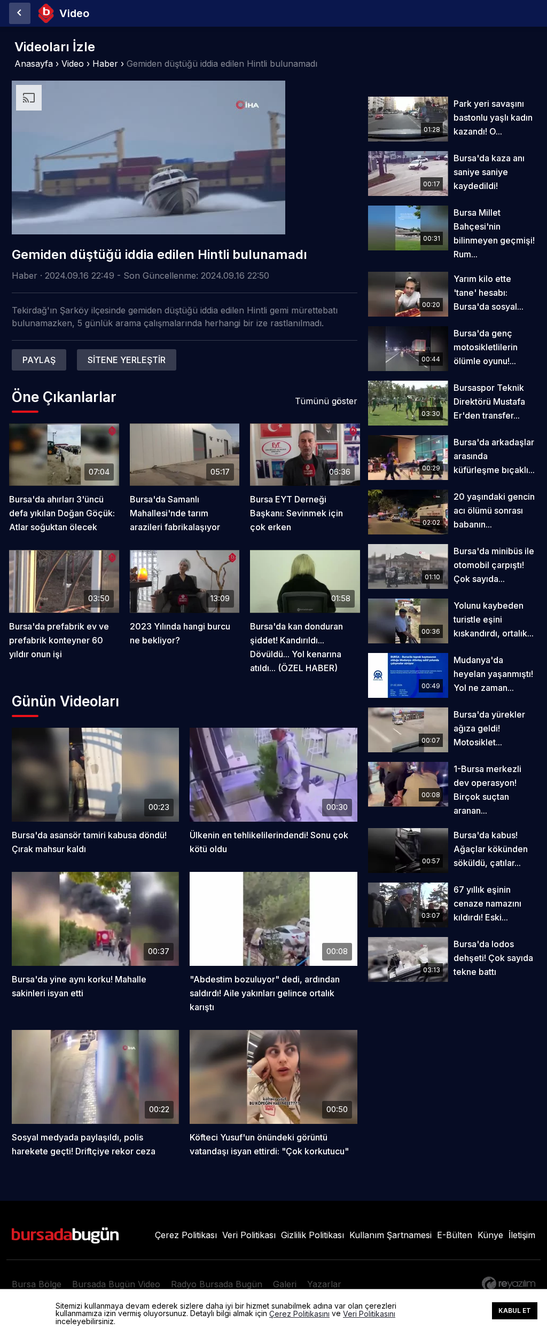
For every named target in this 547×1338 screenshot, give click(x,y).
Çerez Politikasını (299, 1314)
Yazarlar (324, 1284)
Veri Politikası (249, 1235)
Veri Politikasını (369, 1314)
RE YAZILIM (508, 1283)
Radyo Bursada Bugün (216, 1284)
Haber (105, 63)
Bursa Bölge (36, 1284)
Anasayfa (33, 63)
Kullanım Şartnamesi (390, 1235)
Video (72, 63)
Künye (490, 1235)
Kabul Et (514, 1310)
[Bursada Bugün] (19, 13)
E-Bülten (454, 1235)
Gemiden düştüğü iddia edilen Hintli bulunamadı (222, 63)
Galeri (284, 1284)
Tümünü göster (326, 401)
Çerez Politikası (186, 1235)
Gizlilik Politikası (312, 1235)
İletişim (522, 1235)
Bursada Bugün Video (116, 1284)
